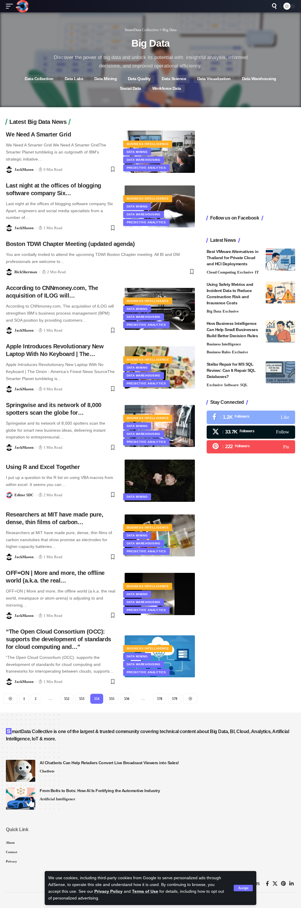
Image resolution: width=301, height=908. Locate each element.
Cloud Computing (221, 272)
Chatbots (47, 771)
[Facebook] (251, 417)
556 (126, 699)
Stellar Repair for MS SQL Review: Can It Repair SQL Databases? (231, 370)
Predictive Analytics (146, 167)
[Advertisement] (251, 167)
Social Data (130, 88)
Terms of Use (145, 891)
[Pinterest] (251, 446)
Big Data (214, 311)
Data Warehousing (259, 79)
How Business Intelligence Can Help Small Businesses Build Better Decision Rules (232, 329)
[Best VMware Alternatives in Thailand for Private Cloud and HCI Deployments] (280, 260)
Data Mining (105, 79)
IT (257, 272)
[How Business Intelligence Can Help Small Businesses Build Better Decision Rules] (280, 331)
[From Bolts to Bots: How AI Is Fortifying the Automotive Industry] (20, 799)
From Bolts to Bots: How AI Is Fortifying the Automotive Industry (100, 790)
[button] (243, 888)
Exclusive (245, 272)
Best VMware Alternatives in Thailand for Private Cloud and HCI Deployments (233, 257)
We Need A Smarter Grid (38, 134)
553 (81, 699)
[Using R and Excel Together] (160, 481)
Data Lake (74, 79)
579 (174, 699)
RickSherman (25, 272)
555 (111, 699)
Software (231, 385)
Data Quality (139, 79)
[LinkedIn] (291, 884)
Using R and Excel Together (43, 467)
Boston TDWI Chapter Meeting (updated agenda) (70, 244)
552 (66, 699)
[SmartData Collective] (22, 6)
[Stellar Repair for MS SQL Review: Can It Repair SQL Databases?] (280, 372)
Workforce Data (166, 88)
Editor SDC (24, 495)
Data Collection (39, 79)
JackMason (24, 169)
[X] (251, 432)
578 (159, 699)
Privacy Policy (108, 891)
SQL (244, 385)
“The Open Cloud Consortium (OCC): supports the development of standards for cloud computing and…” (58, 639)
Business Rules (219, 352)
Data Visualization (214, 79)
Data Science (174, 79)
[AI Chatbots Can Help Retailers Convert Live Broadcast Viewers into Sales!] (20, 771)
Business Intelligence (148, 144)
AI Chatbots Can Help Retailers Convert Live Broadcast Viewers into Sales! (109, 762)
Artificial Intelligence (57, 799)
